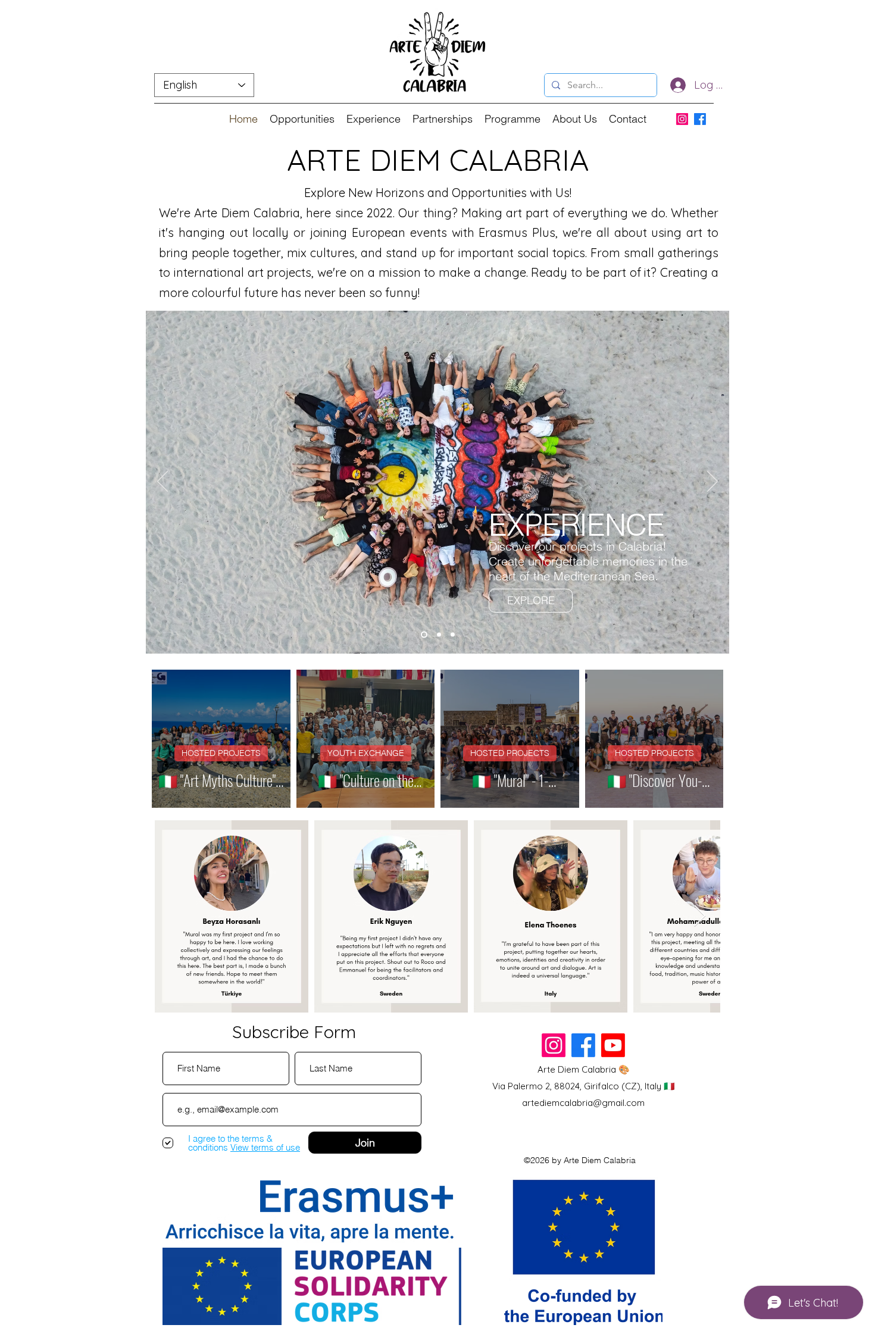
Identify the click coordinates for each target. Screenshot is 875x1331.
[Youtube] (613, 1045)
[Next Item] (700, 916)
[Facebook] (700, 119)
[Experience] (424, 634)
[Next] (712, 482)
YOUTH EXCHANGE (365, 753)
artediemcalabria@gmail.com (583, 1102)
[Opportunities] (439, 634)
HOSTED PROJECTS (221, 753)
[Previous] (162, 482)
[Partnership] (453, 634)
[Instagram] (682, 119)
